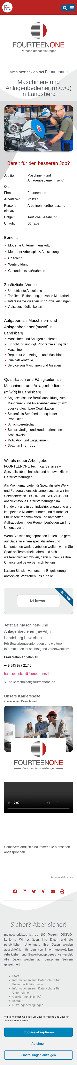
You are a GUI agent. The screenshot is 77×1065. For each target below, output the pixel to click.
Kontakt (17, 1000)
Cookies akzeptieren (38, 1032)
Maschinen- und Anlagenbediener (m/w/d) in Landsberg (39, 88)
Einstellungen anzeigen (38, 1055)
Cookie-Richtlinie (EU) (26, 996)
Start (15, 976)
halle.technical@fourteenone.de (27, 674)
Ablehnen (38, 1044)
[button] (64, 8)
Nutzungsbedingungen (27, 1005)
